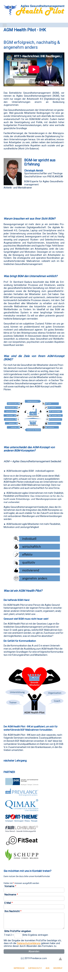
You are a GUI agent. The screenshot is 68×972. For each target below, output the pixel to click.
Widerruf (57, 968)
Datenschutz (35, 968)
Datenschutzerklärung (28, 943)
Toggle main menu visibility (4, 25)
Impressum (19, 968)
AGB (48, 968)
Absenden (34, 951)
